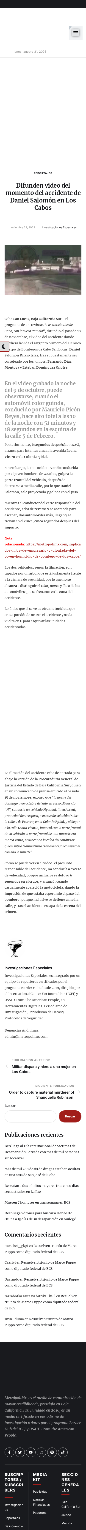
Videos (66, 1525)
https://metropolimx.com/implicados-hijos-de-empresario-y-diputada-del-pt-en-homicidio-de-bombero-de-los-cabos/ (43, 528)
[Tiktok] (63, 1430)
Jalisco (66, 1492)
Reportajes (43, 150)
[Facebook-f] (9, 1430)
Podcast (67, 1517)
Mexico (66, 1501)
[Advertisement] (43, 91)
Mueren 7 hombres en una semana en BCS (37, 1180)
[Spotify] (52, 1430)
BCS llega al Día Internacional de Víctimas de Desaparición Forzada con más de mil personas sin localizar (42, 1130)
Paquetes (40, 1490)
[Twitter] (20, 1430)
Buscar (10, 1083)
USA (64, 1509)
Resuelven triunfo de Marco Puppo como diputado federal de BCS (42, 1280)
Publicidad (40, 1469)
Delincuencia (14, 1503)
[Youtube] (31, 1430)
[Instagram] (41, 1430)
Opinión (10, 1512)
